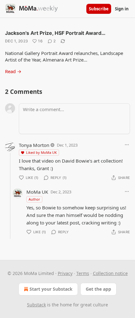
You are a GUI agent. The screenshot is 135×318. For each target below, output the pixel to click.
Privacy (65, 273)
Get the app (98, 289)
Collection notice (110, 273)
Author (34, 199)
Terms (82, 273)
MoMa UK (37, 192)
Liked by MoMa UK (41, 152)
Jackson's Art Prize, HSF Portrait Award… (55, 33)
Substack (36, 305)
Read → (13, 71)
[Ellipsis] (127, 145)
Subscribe (99, 9)
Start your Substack (51, 289)
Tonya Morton (34, 145)
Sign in (122, 9)
